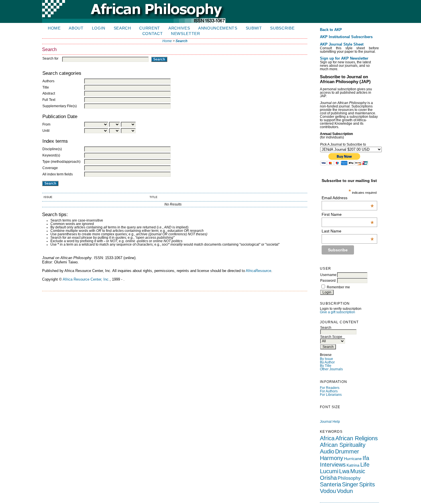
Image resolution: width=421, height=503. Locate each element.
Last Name (348, 231)
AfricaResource (258, 271)
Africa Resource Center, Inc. (86, 279)
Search (122, 28)
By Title (325, 365)
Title (45, 87)
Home (54, 28)
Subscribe (282, 28)
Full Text (48, 99)
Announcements (217, 28)
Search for (50, 58)
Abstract (48, 93)
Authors (48, 81)
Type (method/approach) (61, 161)
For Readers (329, 388)
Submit (254, 28)
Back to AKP (331, 30)
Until (46, 130)
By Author (327, 362)
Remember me (338, 287)
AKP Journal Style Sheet (341, 44)
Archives (179, 28)
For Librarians (331, 394)
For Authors (329, 391)
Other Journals (331, 369)
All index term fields (57, 174)
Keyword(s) (51, 155)
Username (328, 275)
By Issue (326, 359)
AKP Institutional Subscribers (346, 37)
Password (328, 280)
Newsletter (185, 34)
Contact (152, 34)
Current (149, 28)
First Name (348, 214)
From (46, 124)
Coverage (50, 168)
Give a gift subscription (337, 312)
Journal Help (330, 421)
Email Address (348, 197)
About (76, 28)
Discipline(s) (52, 149)
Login (98, 28)
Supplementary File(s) (59, 106)
